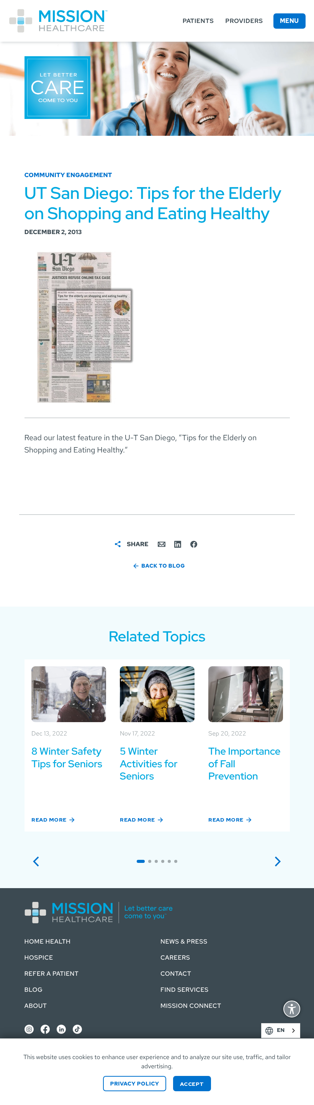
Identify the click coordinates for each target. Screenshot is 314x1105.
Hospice (39, 958)
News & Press (184, 941)
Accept (192, 1084)
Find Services (184, 990)
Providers (244, 21)
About (36, 1006)
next (281, 860)
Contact (175, 974)
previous (39, 860)
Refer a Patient (52, 974)
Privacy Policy (134, 1084)
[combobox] (280, 1030)
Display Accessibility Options (291, 1009)
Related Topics (157, 636)
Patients (198, 21)
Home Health (48, 941)
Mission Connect (190, 1006)
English (292, 1030)
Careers (175, 958)
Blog (34, 990)
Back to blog (163, 566)
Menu (289, 21)
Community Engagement (68, 175)
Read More (49, 819)
